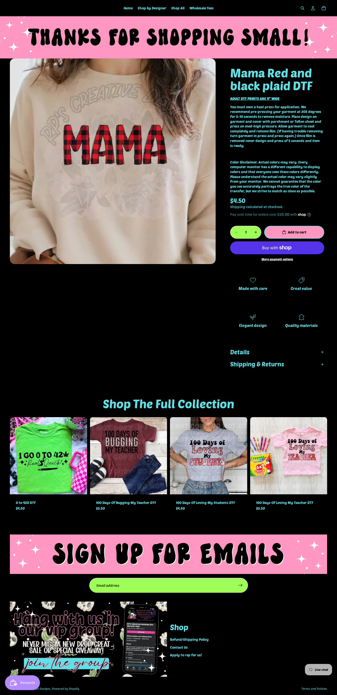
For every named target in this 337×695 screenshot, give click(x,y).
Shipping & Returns (257, 364)
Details (239, 352)
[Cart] (323, 8)
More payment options (277, 259)
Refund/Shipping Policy (189, 639)
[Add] (79, 486)
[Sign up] (240, 585)
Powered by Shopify (65, 688)
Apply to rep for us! (186, 655)
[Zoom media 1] (113, 161)
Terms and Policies (314, 688)
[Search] (302, 8)
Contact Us (179, 647)
